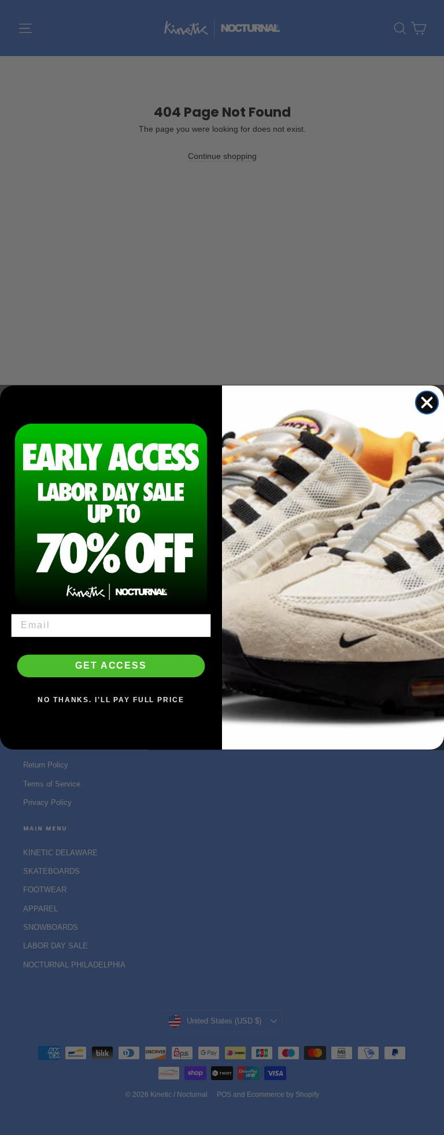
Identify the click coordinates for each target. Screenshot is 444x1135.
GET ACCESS (110, 666)
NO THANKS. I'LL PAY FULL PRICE (111, 700)
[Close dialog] (427, 402)
